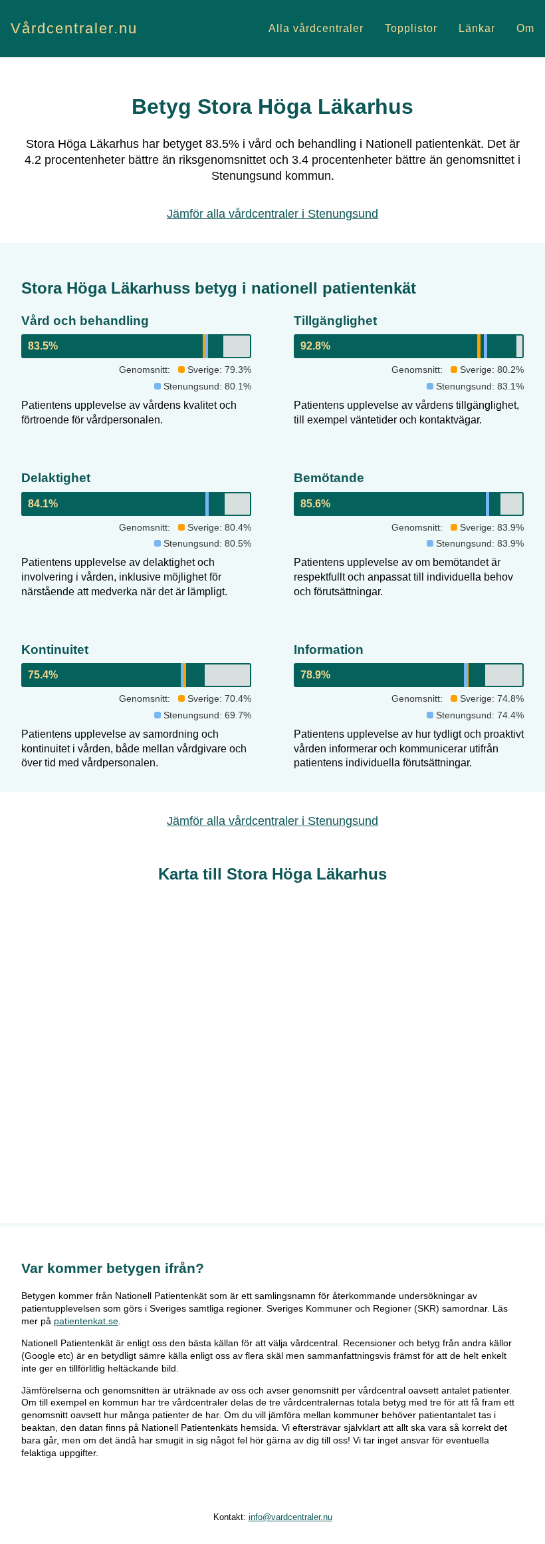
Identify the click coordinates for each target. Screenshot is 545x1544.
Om (525, 28)
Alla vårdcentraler (316, 28)
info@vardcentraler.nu (290, 1517)
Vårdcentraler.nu (74, 28)
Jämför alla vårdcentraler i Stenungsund (272, 213)
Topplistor (411, 28)
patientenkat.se (86, 1321)
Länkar (477, 28)
